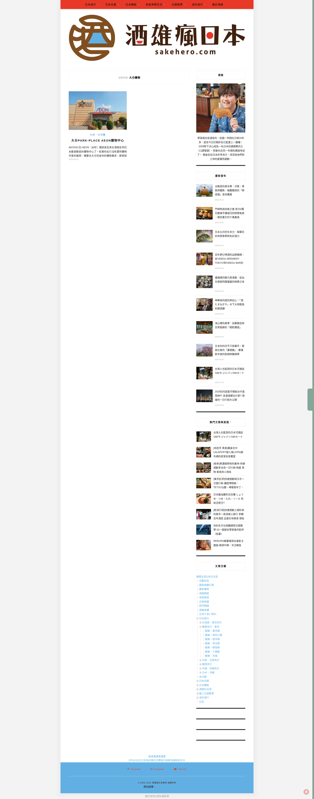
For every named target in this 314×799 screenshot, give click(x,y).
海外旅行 (197, 4)
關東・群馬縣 (212, 647)
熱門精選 (204, 605)
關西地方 (207, 664)
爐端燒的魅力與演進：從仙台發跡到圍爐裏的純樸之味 (229, 279)
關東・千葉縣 (212, 651)
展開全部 (201, 576)
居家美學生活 (154, 4)
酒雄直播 (204, 610)
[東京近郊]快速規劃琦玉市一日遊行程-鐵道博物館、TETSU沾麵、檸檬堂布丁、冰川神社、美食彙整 (228, 485)
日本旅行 (90, 4)
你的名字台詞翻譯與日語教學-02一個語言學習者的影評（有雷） (228, 529)
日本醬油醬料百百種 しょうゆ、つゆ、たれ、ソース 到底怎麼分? (228, 498)
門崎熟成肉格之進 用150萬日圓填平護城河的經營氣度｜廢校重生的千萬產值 (229, 213)
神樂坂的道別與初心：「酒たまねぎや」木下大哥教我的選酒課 (229, 304)
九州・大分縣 (98, 134)
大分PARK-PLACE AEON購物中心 (97, 140)
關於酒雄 (217, 4)
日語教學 (177, 4)
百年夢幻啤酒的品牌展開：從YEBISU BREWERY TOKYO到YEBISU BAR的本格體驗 (229, 259)
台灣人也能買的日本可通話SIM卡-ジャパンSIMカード (229, 370)
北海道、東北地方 (212, 622)
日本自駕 (110, 4)
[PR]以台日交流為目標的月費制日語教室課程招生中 (157, 760)
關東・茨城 (211, 655)
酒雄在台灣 (205, 689)
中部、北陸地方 (210, 660)
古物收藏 (204, 601)
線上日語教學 (206, 693)
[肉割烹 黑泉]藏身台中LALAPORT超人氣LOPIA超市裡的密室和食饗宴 (228, 452)
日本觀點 (131, 4)
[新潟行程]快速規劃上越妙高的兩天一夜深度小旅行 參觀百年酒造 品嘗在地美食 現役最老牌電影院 (228, 516)
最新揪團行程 (206, 585)
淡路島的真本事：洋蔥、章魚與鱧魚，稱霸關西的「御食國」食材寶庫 (229, 190)
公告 (201, 701)
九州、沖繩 (208, 672)
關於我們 (150, 796)
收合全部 (213, 576)
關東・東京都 (212, 630)
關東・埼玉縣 (212, 643)
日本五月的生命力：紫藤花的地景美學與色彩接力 (229, 234)
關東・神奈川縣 (213, 635)
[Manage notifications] (306, 791)
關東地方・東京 (210, 626)
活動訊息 (204, 580)
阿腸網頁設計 (163, 786)
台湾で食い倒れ (207, 614)
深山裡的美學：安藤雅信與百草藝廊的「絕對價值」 (229, 325)
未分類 (203, 676)
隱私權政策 (163, 796)
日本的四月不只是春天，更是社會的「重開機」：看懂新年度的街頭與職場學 (229, 350)
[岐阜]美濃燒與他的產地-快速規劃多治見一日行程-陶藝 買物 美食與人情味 (229, 467)
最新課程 (204, 589)
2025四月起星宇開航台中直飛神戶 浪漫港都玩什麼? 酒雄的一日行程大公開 (230, 395)
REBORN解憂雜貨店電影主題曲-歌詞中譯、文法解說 (228, 543)
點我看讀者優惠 (157, 756)
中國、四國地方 (210, 668)
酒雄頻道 (204, 593)
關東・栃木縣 (212, 639)
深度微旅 (204, 597)
